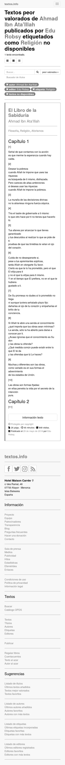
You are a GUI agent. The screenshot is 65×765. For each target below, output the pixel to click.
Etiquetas (10, 630)
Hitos (7, 559)
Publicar (9, 643)
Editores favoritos (14, 751)
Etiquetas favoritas (14, 731)
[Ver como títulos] (13, 60)
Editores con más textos (17, 754)
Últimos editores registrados (19, 747)
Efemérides (11, 566)
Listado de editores (15, 744)
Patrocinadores (13, 521)
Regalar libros (12, 653)
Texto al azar (11, 660)
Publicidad (10, 555)
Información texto (32, 417)
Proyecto (9, 514)
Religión (31, 42)
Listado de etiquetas (15, 724)
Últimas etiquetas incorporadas (21, 727)
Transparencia (12, 525)
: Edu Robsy (19, 89)
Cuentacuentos (13, 656)
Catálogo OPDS (13, 610)
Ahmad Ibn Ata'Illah (31, 21)
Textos (8, 619)
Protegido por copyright (21, 424)
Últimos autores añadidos (18, 707)
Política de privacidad (16, 583)
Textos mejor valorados (17, 690)
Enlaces (9, 569)
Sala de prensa (13, 548)
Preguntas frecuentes (16, 532)
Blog (7, 528)
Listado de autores (14, 703)
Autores (9, 626)
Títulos (8, 623)
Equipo (8, 518)
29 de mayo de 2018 (33, 431)
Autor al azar (11, 663)
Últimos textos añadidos (17, 687)
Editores (9, 633)
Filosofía (13, 131)
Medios (8, 552)
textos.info (16, 456)
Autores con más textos (17, 714)
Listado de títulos (14, 683)
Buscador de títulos (15, 77)
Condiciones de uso (15, 579)
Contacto (9, 539)
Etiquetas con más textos (18, 734)
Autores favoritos (14, 710)
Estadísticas (11, 562)
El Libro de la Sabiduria (22, 112)
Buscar (8, 606)
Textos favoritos (13, 694)
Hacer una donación (15, 535)
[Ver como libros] (8, 60)
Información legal (14, 586)
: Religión (45, 89)
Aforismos (37, 131)
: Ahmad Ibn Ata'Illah (23, 84)
